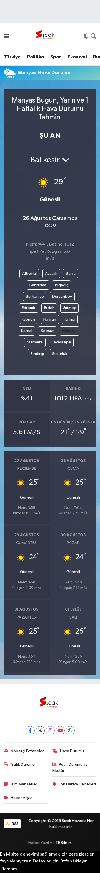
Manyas (69, 331)
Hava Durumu (72, 751)
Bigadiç (61, 285)
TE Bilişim (64, 843)
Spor (56, 57)
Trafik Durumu (22, 764)
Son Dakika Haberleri (77, 784)
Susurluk (59, 354)
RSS (15, 824)
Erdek (49, 308)
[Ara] (93, 36)
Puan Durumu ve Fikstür (70, 767)
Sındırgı (37, 354)
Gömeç (69, 308)
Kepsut (47, 331)
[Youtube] (60, 730)
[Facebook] (30, 730)
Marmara (35, 342)
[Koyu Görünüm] (86, 36)
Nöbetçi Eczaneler (27, 751)
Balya (71, 273)
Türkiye (12, 57)
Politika (35, 57)
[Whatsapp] (70, 730)
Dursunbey (62, 296)
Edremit (29, 308)
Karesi (26, 331)
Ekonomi (77, 57)
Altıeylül (29, 273)
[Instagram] (50, 730)
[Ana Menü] (6, 36)
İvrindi (70, 319)
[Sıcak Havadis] (46, 36)
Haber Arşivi (21, 798)
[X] (40, 730)
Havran (49, 319)
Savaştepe (61, 342)
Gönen (28, 319)
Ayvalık (51, 273)
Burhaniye (35, 296)
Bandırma (37, 285)
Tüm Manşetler (23, 784)
